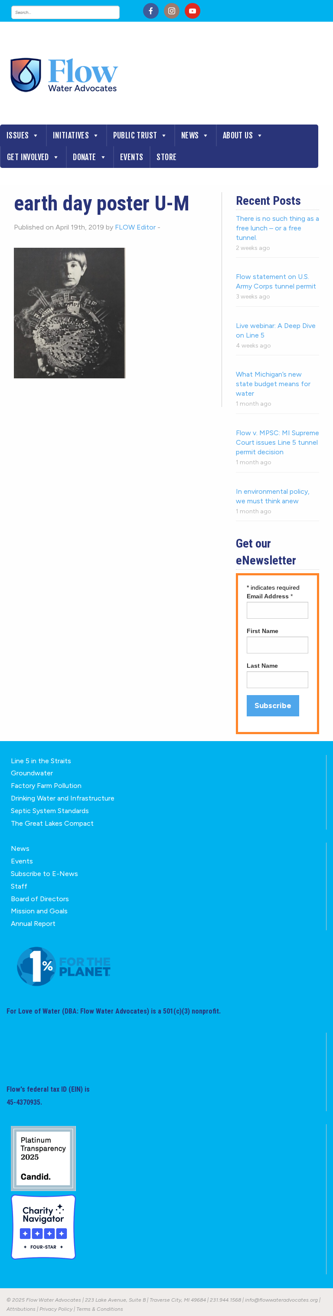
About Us (238, 135)
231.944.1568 (225, 1300)
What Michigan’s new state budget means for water (273, 383)
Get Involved (28, 157)
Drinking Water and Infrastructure (62, 798)
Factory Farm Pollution (46, 785)
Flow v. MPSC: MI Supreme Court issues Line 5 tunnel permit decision (277, 442)
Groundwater (32, 773)
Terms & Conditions (99, 1309)
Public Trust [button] (135, 135)
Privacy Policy (55, 1309)
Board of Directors (40, 899)
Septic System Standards (50, 811)
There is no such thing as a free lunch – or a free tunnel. (277, 228)
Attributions (21, 1309)
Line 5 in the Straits (41, 761)
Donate (84, 157)
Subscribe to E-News (44, 874)
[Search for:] (74, 12)
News (190, 135)
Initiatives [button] (71, 135)
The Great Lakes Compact (52, 823)
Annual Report (33, 923)
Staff (19, 886)
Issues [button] (18, 135)
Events (131, 157)
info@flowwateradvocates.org (281, 1300)
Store (166, 157)
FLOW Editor (135, 227)
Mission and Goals (39, 911)
